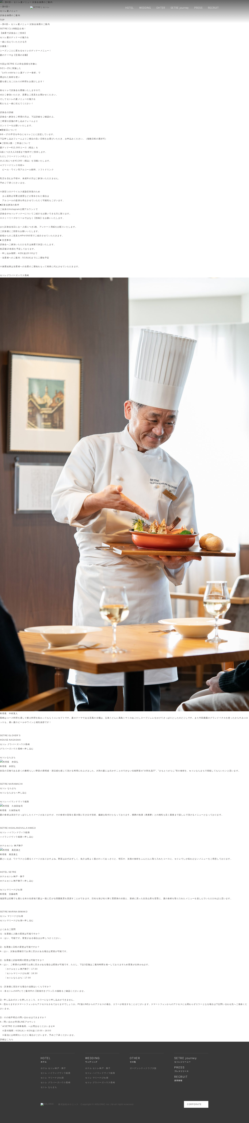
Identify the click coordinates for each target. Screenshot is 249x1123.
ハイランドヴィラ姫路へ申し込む (17, 837)
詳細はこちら (6, 1039)
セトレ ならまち (49, 1087)
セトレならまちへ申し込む (13, 793)
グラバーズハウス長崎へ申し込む (17, 749)
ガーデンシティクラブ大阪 (143, 1068)
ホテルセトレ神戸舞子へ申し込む (17, 881)
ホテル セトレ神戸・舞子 (53, 1068)
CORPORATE (194, 1104)
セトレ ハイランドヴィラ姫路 (55, 1073)
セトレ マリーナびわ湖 (52, 1078)
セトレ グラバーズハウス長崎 (55, 1082)
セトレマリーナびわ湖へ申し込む (17, 920)
